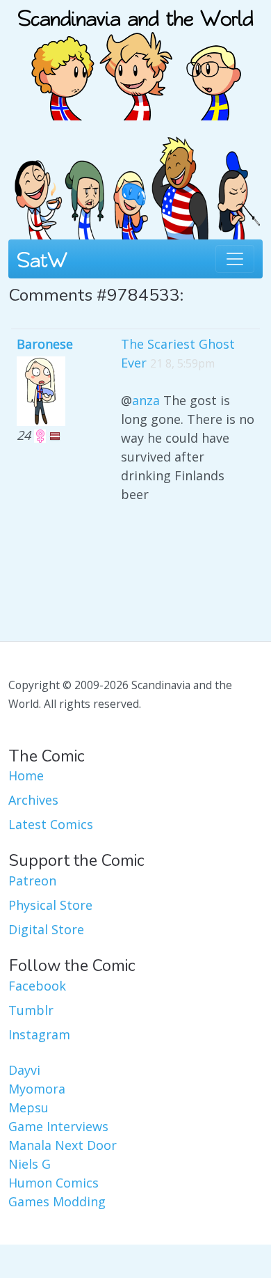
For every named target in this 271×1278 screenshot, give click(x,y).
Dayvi (24, 1070)
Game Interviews (58, 1126)
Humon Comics (53, 1182)
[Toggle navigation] (234, 259)
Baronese (45, 344)
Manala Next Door (62, 1145)
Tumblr (31, 1010)
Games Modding (57, 1201)
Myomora (36, 1088)
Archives (33, 799)
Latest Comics (50, 824)
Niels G (29, 1163)
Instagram (39, 1034)
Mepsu (28, 1107)
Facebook (37, 985)
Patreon (32, 880)
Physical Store (50, 905)
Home (26, 775)
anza (146, 400)
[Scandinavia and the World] (135, 58)
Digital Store (46, 929)
